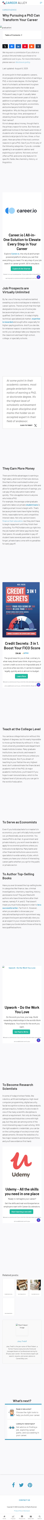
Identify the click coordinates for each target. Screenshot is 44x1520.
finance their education (12, 521)
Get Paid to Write (21, 1032)
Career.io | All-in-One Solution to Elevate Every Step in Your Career (22, 242)
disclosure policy (23, 62)
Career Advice (9, 10)
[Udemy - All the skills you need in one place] (21, 1183)
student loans (32, 505)
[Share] (11, 46)
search (40, 1518)
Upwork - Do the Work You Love (22, 1009)
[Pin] (25, 46)
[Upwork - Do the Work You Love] (21, 968)
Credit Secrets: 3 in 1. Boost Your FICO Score (22, 645)
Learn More (21, 676)
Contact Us (24, 1500)
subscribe (31, 1518)
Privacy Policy (18, 1511)
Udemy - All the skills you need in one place (22, 1191)
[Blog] (31, 46)
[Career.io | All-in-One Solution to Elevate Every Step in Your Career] (21, 229)
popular (13, 1518)
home (4, 1518)
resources (22, 1518)
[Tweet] (5, 46)
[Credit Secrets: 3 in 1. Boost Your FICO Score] (21, 637)
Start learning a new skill (21, 1212)
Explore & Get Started (21, 269)
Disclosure (27, 1511)
